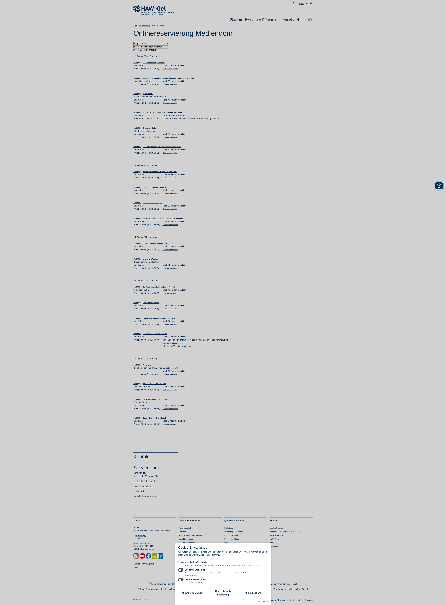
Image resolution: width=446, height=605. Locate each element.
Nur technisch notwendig (223, 593)
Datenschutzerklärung (209, 555)
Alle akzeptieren (253, 593)
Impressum (262, 601)
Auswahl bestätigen (192, 593)
